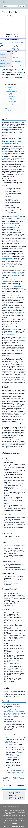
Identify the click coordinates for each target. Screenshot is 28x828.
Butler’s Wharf (17, 670)
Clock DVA (17, 274)
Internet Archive (14, 746)
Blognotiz (9, 742)
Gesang (4, 53)
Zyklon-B (10, 264)
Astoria (13, 329)
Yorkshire (18, 72)
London (14, 41)
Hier (19, 810)
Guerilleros (20, 241)
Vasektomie (10, 255)
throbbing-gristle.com (9, 710)
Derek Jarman (15, 286)
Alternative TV (5, 314)
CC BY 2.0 (15, 795)
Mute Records (11, 334)
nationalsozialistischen (8, 258)
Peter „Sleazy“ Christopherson (12, 130)
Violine (3, 65)
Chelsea (4, 151)
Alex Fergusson (18, 312)
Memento (16, 742)
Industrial (14, 42)
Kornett (8, 53)
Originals (10, 744)
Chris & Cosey (20, 299)
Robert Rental (13, 275)
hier (13, 810)
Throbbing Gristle (13, 797)
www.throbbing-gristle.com (16, 48)
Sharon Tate (12, 240)
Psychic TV (19, 314)
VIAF (23, 778)
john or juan (20, 794)
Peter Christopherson (17, 61)
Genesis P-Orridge (16, 65)
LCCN (12, 778)
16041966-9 (6, 778)
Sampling (13, 236)
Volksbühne (21, 337)
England (19, 41)
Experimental (20, 42)
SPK (22, 274)
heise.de (15, 713)
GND (18, 777)
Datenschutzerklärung (18, 826)
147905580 (5, 780)
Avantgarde (5, 75)
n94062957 (17, 778)
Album (7, 221)
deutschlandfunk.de (18, 772)
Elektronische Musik (17, 44)
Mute (9, 444)
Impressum (7, 826)
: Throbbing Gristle (12, 704)
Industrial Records (17, 216)
